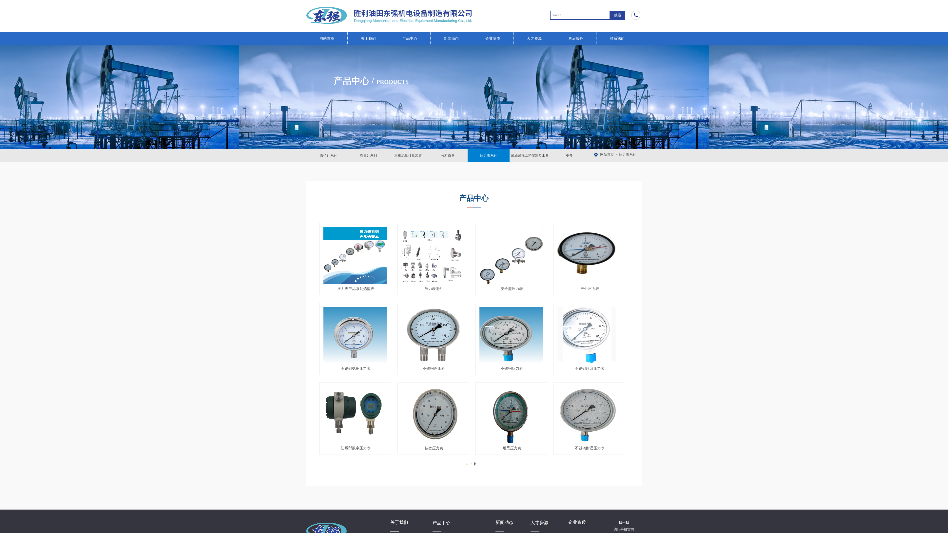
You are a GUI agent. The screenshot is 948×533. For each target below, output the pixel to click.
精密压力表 (434, 448)
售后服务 (575, 38)
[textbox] (580, 15)
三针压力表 (590, 289)
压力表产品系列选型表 (355, 289)
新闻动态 (451, 38)
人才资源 (534, 38)
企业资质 (492, 38)
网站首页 (326, 38)
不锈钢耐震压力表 (590, 448)
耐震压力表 (512, 448)
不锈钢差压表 (434, 368)
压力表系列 (627, 154)
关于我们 (368, 38)
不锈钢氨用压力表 (356, 368)
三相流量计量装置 (408, 155)
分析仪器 (448, 155)
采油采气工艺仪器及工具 (529, 155)
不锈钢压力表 (512, 368)
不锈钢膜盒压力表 (590, 368)
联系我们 (617, 38)
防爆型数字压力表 (356, 448)
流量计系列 (368, 155)
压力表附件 (434, 289)
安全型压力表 (512, 289)
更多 (569, 155)
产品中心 (409, 38)
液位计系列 (328, 155)
